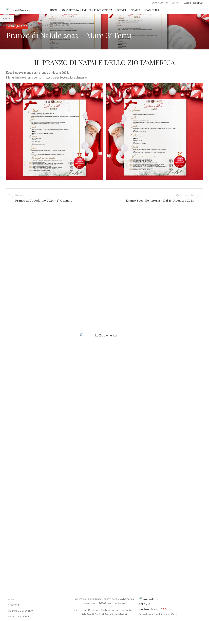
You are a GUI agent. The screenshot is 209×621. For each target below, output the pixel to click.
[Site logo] (18, 9)
